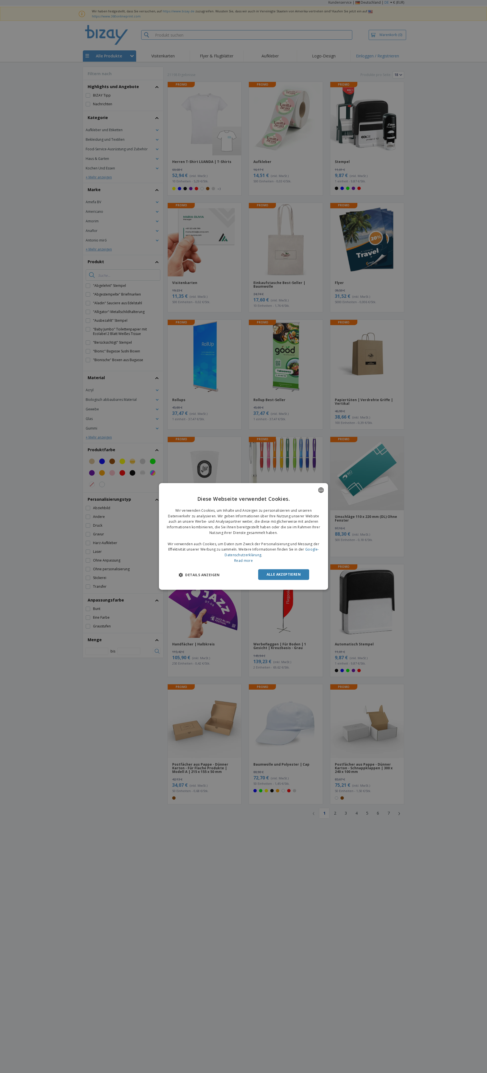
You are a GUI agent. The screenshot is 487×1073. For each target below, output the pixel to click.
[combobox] (321, 490)
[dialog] (243, 536)
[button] (199, 575)
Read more (243, 560)
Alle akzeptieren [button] (284, 574)
